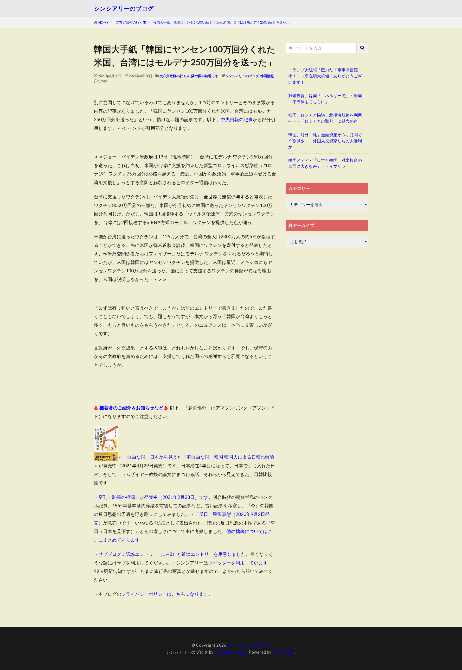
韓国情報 (267, 76)
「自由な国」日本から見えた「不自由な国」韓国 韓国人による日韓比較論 (198, 457)
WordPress (283, 652)
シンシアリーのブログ (124, 8)
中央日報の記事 (237, 119)
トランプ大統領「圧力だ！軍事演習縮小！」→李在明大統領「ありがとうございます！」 (325, 75)
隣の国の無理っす (204, 76)
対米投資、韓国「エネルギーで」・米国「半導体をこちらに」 (325, 98)
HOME (103, 22)
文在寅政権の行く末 (131, 22)
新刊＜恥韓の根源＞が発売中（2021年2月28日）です (153, 497)
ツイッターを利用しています (238, 562)
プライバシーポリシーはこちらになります (164, 594)
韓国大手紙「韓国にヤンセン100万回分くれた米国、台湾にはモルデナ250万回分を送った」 (223, 22)
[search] (362, 48)
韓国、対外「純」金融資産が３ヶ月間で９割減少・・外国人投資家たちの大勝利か (325, 140)
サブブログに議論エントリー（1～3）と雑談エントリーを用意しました (171, 554)
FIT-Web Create (230, 652)
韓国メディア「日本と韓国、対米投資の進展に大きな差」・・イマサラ (325, 163)
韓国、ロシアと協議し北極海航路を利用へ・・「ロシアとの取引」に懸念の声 (325, 118)
